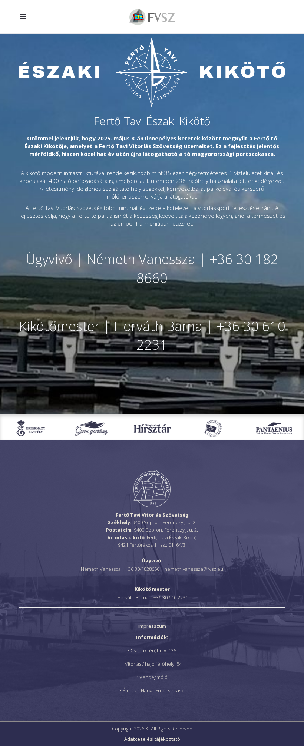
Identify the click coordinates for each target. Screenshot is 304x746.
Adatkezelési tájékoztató (152, 739)
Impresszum (152, 626)
